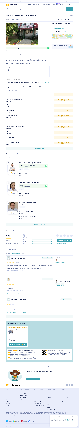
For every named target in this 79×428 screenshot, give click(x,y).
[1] (6, 238)
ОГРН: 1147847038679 (10, 426)
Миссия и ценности (10, 397)
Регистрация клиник (37, 394)
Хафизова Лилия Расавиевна (29, 183)
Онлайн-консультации (46, 4)
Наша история (9, 394)
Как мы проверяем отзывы (63, 243)
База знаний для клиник (38, 405)
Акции (68, 4)
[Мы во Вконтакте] (69, 385)
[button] (36, 9)
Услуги (29, 4)
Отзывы (22, 19)
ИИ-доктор (56, 4)
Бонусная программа (24, 397)
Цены (13, 19)
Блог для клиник (36, 399)
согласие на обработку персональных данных (61, 419)
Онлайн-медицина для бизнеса (52, 407)
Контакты (8, 405)
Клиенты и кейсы (37, 401)
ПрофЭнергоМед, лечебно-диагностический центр (20, 331)
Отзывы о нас (9, 399)
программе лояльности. (58, 375)
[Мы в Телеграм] (67, 385)
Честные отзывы (23, 395)
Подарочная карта (51, 409)
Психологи (62, 4)
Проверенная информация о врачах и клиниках (25, 393)
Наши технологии (50, 399)
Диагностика (36, 4)
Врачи (25, 4)
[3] (8, 238)
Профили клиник (64, 399)
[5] (10, 238)
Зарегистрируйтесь (57, 47)
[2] (7, 238)
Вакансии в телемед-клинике (51, 396)
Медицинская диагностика (66, 394)
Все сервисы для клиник (38, 397)
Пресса (7, 401)
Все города (63, 401)
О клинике (49, 392)
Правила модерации (37, 403)
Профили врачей (64, 397)
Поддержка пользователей (25, 399)
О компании (8, 392)
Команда (49, 394)
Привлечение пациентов (38, 392)
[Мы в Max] (72, 385)
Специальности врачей (65, 392)
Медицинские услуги (65, 395)
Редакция (8, 403)
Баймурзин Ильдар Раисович (30, 163)
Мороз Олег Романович (28, 202)
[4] (9, 238)
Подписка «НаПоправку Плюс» (52, 403)
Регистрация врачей (37, 395)
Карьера (8, 395)
